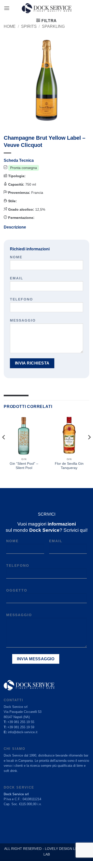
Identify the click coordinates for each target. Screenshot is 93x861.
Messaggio (23, 320)
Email (16, 278)
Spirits (29, 26)
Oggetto (16, 590)
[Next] (89, 447)
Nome (16, 257)
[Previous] (4, 447)
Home (10, 26)
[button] (7, 8)
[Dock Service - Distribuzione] (46, 8)
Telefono (21, 299)
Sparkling (53, 26)
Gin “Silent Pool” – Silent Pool (24, 466)
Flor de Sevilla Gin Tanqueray (69, 466)
